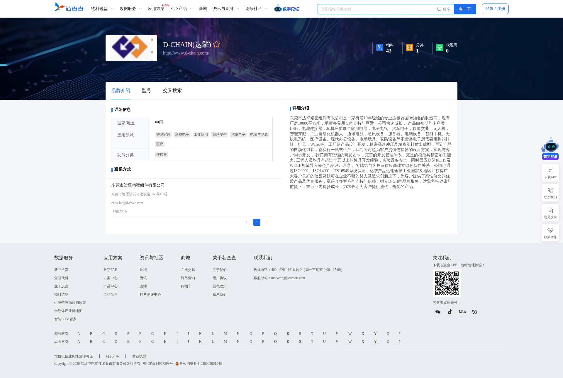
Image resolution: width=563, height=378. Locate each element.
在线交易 (188, 270)
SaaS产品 (179, 8)
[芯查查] (69, 6)
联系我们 (220, 294)
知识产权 (113, 356)
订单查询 (188, 278)
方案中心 (111, 278)
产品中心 (111, 286)
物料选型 (100, 8)
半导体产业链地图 (68, 311)
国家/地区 (126, 123)
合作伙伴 (111, 294)
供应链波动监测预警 (70, 303)
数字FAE (110, 270)
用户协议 (220, 278)
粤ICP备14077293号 (158, 364)
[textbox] (397, 9)
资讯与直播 (224, 8)
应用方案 (156, 8)
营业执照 (139, 356)
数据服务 (128, 8)
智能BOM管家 (65, 319)
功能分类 (125, 155)
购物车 (186, 286)
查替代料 (61, 278)
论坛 (143, 270)
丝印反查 (61, 286)
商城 (203, 8)
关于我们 (220, 270)
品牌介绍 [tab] (120, 90)
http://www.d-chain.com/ (186, 52)
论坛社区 (254, 8)
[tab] (146, 90)
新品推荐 (61, 270)
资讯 (143, 278)
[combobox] (397, 9)
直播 (143, 286)
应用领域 (125, 135)
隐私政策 (220, 286)
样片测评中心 (150, 294)
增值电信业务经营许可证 (74, 356)
